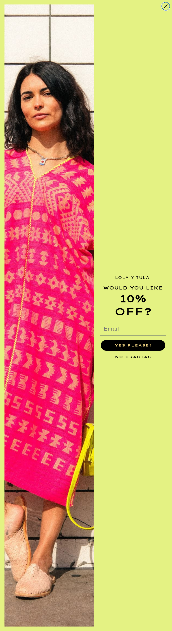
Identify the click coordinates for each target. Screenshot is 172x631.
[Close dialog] (166, 6)
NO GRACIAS (133, 355)
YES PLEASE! (133, 345)
